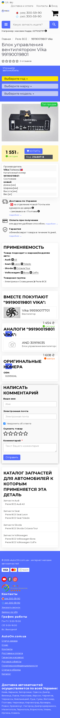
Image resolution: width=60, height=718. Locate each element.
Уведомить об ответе (19, 423)
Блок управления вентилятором (40, 346)
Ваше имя (9, 398)
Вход (54, 5)
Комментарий (12, 440)
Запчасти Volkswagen (16, 535)
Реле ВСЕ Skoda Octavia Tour (21, 528)
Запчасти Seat (12, 511)
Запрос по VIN (10, 612)
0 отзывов (26, 61)
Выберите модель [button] (18, 93)
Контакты (42, 5)
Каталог (6, 674)
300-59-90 (31, 12)
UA (6, 2)
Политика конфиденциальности (20, 665)
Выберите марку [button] (17, 86)
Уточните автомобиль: (11, 69)
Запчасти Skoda (13, 525)
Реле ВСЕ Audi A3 (15, 504)
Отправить (12, 457)
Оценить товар (13, 428)
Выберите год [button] (15, 78)
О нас (5, 645)
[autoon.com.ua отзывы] (15, 588)
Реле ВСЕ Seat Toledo (17, 518)
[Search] (54, 24)
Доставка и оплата (22, 5)
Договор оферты (11, 661)
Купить (34, 151)
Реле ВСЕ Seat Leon (16, 514)
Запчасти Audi (11, 500)
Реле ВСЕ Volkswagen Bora (20, 538)
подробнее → (15, 215)
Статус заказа (10, 640)
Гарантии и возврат (13, 657)
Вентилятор (29, 314)
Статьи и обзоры (11, 669)
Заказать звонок (11, 607)
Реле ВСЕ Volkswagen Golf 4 (20, 542)
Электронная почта (15, 411)
